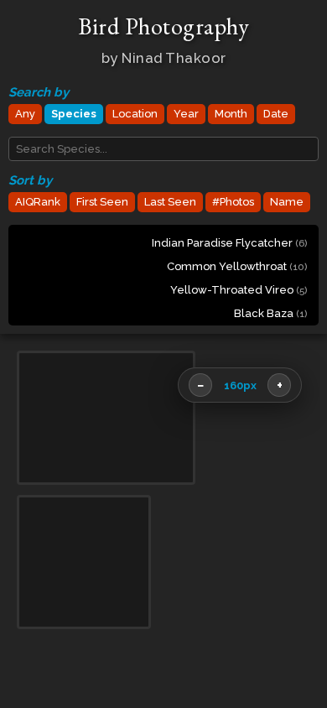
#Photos (233, 201)
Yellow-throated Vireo (238, 290)
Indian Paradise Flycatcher (229, 243)
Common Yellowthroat (237, 266)
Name (287, 201)
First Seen (102, 201)
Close (285, 679)
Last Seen (170, 201)
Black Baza (270, 313)
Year (186, 113)
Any (25, 113)
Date (275, 113)
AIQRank (37, 201)
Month (231, 113)
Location (135, 113)
